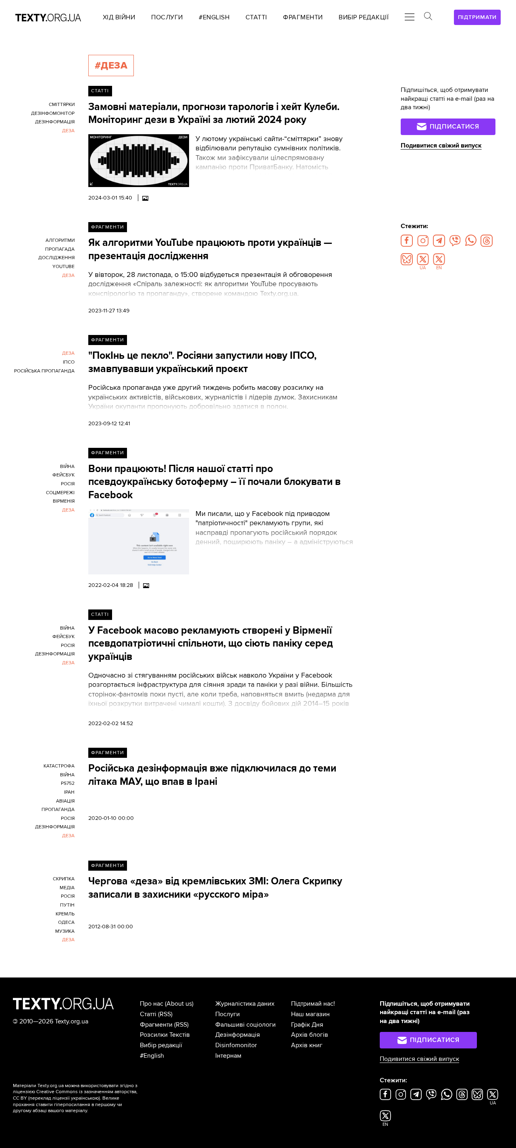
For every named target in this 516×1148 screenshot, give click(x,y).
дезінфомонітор (53, 113)
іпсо (69, 362)
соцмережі (60, 493)
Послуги (227, 1014)
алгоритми (60, 240)
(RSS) (165, 1014)
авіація (65, 801)
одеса (66, 922)
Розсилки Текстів (165, 1035)
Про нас (151, 1004)
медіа (67, 888)
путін (67, 905)
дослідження (56, 258)
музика (65, 931)
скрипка (64, 879)
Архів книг (306, 1045)
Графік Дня (307, 1025)
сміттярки (62, 105)
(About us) (179, 1004)
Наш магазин (310, 1014)
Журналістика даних (245, 1004)
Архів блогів (309, 1035)
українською (85, 1098)
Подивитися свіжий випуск (441, 145)
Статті (100, 91)
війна (67, 467)
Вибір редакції (161, 1045)
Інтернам (228, 1056)
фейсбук (63, 475)
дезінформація (55, 122)
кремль (65, 914)
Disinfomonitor (236, 1045)
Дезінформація (237, 1035)
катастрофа (59, 766)
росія (68, 484)
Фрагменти (107, 227)
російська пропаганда (44, 371)
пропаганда (58, 810)
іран (69, 792)
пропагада (60, 249)
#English (152, 1056)
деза (68, 131)
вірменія (64, 501)
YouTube (63, 267)
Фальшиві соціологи (245, 1025)
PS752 (68, 783)
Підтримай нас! (313, 1004)
